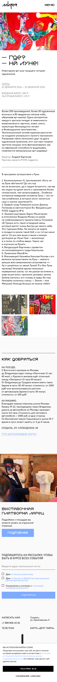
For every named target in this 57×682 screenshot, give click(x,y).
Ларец (6, 84)
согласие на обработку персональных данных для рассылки (27, 579)
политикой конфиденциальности (24, 587)
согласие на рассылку (22, 574)
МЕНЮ (50, 5)
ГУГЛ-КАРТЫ (9, 434)
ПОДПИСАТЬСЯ (28, 595)
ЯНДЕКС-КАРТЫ (27, 434)
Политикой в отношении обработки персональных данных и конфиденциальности (26, 656)
